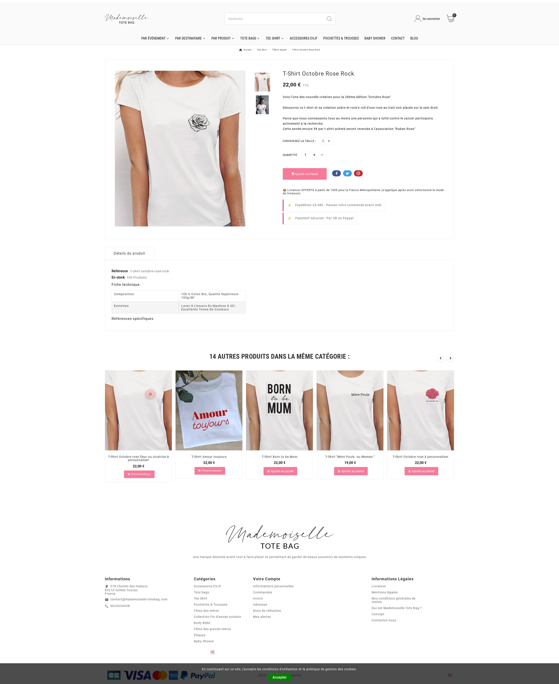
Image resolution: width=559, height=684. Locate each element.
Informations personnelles (273, 586)
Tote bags (201, 592)
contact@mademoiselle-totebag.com (138, 599)
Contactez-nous (384, 620)
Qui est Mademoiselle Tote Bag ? (397, 608)
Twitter (347, 173)
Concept (378, 614)
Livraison (379, 586)
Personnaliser (139, 474)
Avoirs (258, 598)
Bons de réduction (267, 610)
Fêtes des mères (206, 610)
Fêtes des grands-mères (212, 629)
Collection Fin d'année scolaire (217, 617)
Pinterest (358, 173)
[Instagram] (212, 652)
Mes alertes (262, 617)
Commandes (262, 592)
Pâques (199, 635)
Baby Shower (204, 641)
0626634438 (120, 606)
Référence (120, 271)
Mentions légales (385, 592)
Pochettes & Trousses (211, 604)
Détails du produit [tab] (129, 253)
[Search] (329, 18)
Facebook (336, 173)
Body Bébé (202, 623)
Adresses (260, 604)
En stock (118, 277)
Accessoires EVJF (207, 586)
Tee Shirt (200, 598)
